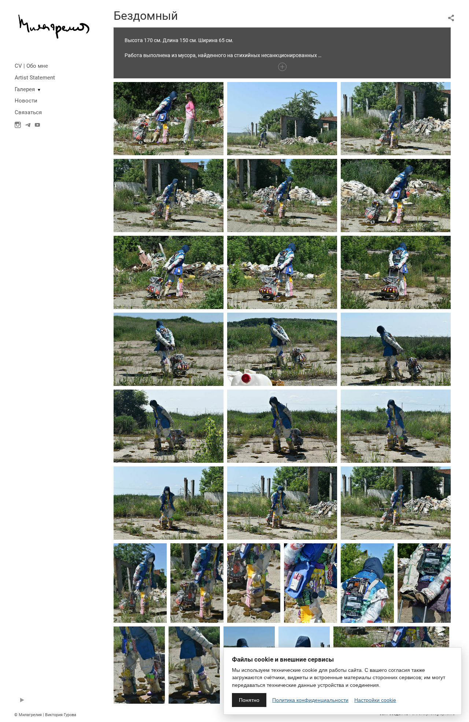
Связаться (28, 112)
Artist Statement (35, 77)
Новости (26, 100)
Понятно (249, 700)
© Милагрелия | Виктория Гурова (45, 714)
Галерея (25, 89)
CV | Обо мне (31, 66)
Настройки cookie (375, 700)
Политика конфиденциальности (310, 700)
